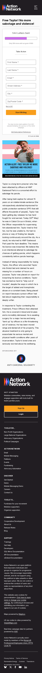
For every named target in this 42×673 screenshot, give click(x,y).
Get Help (7, 545)
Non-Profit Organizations (13, 432)
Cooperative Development (14, 521)
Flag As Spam (34, 136)
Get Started (8, 480)
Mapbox (22, 614)
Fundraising (8, 465)
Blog (6, 531)
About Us (7, 524)
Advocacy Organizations (13, 438)
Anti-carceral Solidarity (21, 365)
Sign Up (21, 408)
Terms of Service (22, 658)
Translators (30, 661)
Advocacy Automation (12, 469)
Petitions (7, 459)
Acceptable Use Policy (12, 664)
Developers (8, 548)
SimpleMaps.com (10, 623)
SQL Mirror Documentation (14, 551)
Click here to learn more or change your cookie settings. (17, 600)
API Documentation (11, 555)
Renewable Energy (10, 661)
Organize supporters (12, 510)
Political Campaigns (11, 441)
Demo (6, 483)
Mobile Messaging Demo (13, 486)
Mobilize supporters (11, 507)
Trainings (7, 542)
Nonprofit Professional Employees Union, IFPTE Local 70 (18, 643)
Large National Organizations (15, 435)
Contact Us (8, 492)
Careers (7, 489)
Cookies (22, 661)
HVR (16, 632)
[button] (36, 8)
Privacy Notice (9, 658)
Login (21, 414)
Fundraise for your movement (15, 504)
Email (6, 453)
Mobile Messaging (11, 456)
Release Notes (9, 528)
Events (6, 462)
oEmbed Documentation (13, 558)
